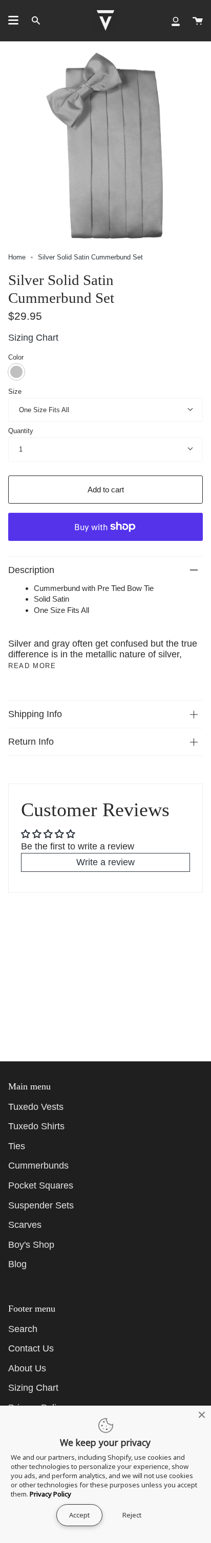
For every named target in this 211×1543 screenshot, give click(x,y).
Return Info (31, 742)
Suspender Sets (41, 1205)
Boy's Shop (31, 1245)
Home (17, 257)
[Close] (202, 1415)
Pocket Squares (40, 1185)
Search (22, 1329)
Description (31, 570)
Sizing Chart (33, 338)
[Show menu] (13, 20)
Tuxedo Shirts (36, 1126)
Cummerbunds (38, 1165)
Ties (16, 1146)
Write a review (105, 862)
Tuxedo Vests (36, 1107)
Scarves (24, 1225)
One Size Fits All (44, 410)
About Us (27, 1368)
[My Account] (175, 20)
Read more (32, 665)
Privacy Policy (50, 1494)
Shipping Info (35, 714)
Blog (17, 1264)
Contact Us (31, 1348)
